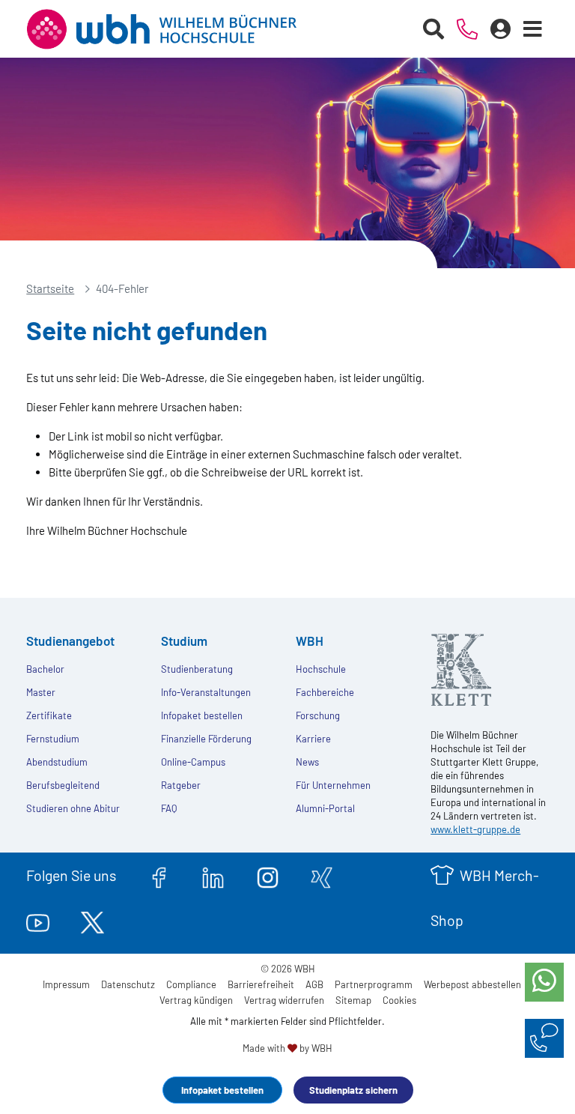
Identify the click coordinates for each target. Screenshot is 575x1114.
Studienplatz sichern (353, 1090)
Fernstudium (52, 739)
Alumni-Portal (325, 808)
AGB (314, 984)
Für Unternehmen (333, 785)
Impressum (66, 984)
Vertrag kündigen (196, 1000)
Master (40, 692)
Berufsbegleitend (63, 785)
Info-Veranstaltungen (206, 692)
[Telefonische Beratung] (467, 29)
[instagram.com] (267, 875)
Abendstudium (57, 762)
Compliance (191, 984)
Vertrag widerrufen (284, 1000)
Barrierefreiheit (261, 984)
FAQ (169, 808)
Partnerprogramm (374, 984)
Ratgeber (181, 785)
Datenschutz (128, 984)
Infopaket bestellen (222, 1090)
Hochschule (321, 669)
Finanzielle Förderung (206, 739)
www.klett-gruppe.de (475, 829)
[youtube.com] (37, 920)
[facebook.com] (159, 875)
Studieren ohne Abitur (73, 808)
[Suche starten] (434, 29)
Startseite (50, 288)
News (307, 762)
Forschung (318, 715)
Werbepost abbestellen (472, 984)
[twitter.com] (92, 920)
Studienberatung (197, 669)
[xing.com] (321, 875)
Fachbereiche (325, 692)
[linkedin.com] (213, 875)
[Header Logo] (173, 29)
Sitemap (353, 1000)
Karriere (313, 739)
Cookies (399, 1000)
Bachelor (45, 669)
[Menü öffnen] (533, 29)
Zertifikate (49, 715)
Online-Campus (193, 762)
